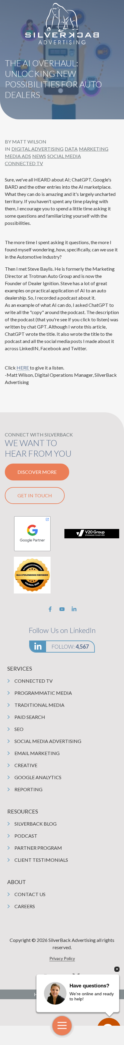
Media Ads (18, 156)
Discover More (37, 472)
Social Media (64, 156)
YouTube (62, 609)
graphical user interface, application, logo (32, 533)
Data (71, 149)
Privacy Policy (62, 958)
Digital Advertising (37, 149)
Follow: (70, 646)
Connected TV (24, 163)
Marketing (93, 149)
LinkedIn (74, 609)
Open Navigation (62, 1025)
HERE (23, 367)
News (39, 156)
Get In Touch (34, 495)
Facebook (50, 609)
